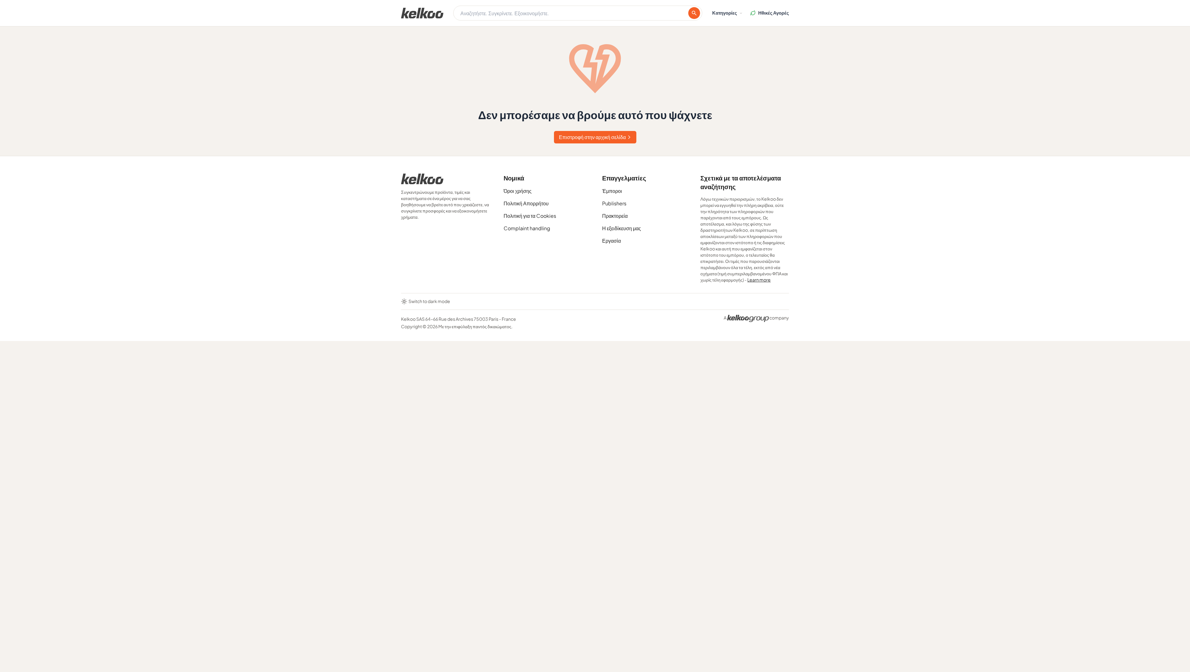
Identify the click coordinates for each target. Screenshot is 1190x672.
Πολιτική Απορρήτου (526, 203)
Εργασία (611, 240)
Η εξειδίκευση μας (621, 228)
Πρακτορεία (615, 215)
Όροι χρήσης (518, 191)
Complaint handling (527, 228)
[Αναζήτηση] (694, 13)
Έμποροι (612, 191)
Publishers (614, 203)
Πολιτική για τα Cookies (530, 215)
